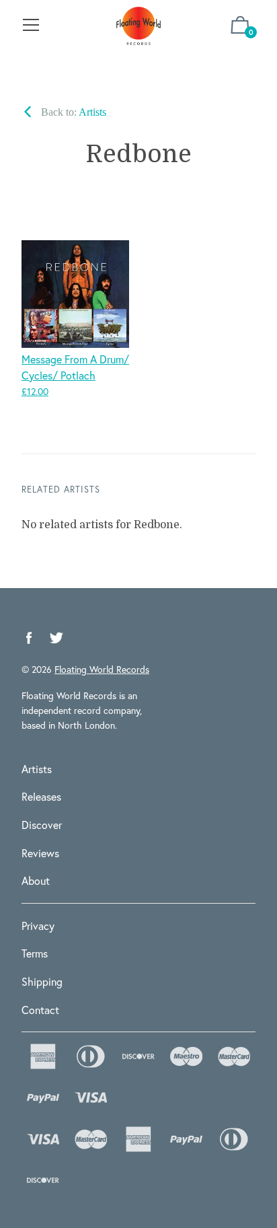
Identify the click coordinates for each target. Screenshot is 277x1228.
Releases (41, 796)
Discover (42, 825)
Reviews (40, 853)
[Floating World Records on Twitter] (56, 638)
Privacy (38, 925)
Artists (37, 769)
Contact (40, 1010)
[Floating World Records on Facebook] (29, 638)
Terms (35, 953)
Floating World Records (101, 669)
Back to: (72, 112)
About (36, 880)
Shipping (42, 981)
